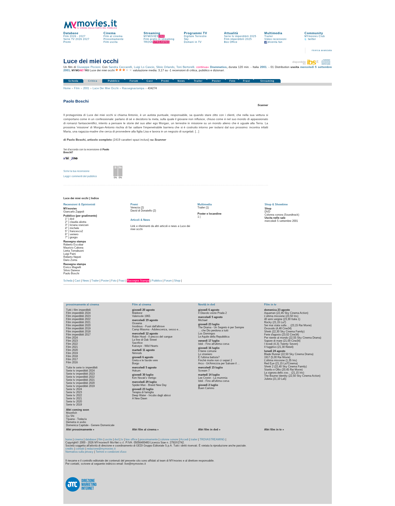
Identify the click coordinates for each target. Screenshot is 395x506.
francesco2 (76, 231)
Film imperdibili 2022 (78, 319)
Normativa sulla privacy (79, 451)
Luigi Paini (69, 253)
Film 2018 (72, 356)
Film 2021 (72, 346)
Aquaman (269, 312)
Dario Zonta (70, 260)
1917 (267, 357)
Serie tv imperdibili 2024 (80, 370)
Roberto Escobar (73, 244)
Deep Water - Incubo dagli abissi (151, 395)
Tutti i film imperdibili (78, 309)
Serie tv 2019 (74, 404)
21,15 (276, 322)
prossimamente (148, 439)
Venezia (135, 207)
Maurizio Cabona (73, 247)
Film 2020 (72, 350)
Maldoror (137, 312)
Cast (149, 80)
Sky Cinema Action (296, 312)
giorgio (74, 237)
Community (313, 33)
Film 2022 (72, 343)
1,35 (289, 360)
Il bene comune (207, 351)
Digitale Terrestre (195, 36)
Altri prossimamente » (80, 429)
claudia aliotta (78, 221)
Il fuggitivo (270, 346)
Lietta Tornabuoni (73, 250)
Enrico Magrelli (72, 267)
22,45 (280, 312)
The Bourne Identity (276, 375)
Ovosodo (269, 328)
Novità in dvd (206, 304)
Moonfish (71, 412)
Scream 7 (204, 370)
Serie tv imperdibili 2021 (80, 379)
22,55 (293, 337)
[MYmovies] (94, 27)
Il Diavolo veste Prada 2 (212, 312)
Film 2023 (72, 340)
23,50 (289, 316)
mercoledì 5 (308, 67)
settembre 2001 (288, 220)
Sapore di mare (273, 340)
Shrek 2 (268, 366)
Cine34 (286, 328)
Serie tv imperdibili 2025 (240, 36)
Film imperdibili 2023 (78, 316)
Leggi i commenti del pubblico (80, 176)
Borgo (135, 363)
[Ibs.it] (305, 63)
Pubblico (114, 80)
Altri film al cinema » (145, 429)
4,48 (279, 328)
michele (74, 228)
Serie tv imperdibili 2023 (80, 373)
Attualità (231, 33)
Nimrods (137, 353)
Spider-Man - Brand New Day (149, 385)
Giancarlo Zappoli (73, 211)
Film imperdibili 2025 (238, 39)
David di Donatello (141, 210)
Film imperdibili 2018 (78, 331)
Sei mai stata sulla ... (277, 325)
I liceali (268, 343)
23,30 (287, 319)
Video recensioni (275, 39)
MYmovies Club (314, 36)
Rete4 (289, 346)
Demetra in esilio (76, 422)
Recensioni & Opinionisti (79, 204)
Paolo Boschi (71, 273)
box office (131, 439)
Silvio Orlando (165, 67)
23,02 (285, 334)
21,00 (287, 340)
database (90, 439)
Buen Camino (206, 388)
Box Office (230, 42)
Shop (177, 280)
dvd (72, 218)
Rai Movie (305, 325)
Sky (186, 39)
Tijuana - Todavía (76, 419)
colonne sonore (169, 439)
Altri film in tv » (274, 429)
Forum (134, 80)
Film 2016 (72, 362)
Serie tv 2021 (74, 398)
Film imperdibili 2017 (78, 334)
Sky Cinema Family (292, 331)
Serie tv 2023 (74, 392)
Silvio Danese (71, 270)
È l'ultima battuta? (209, 357)
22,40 (278, 366)
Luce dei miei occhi (106, 88)
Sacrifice (137, 342)
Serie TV (69, 39)
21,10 (277, 378)
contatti (80, 448)
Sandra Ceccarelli (120, 67)
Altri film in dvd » (209, 429)
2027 (82, 36)
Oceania (137, 323)
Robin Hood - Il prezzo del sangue (152, 336)
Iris (295, 316)
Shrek (267, 331)
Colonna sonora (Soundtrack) (282, 214)
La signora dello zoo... (277, 372)
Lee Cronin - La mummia (212, 377)
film (77, 88)
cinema (78, 439)
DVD (267, 211)
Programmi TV (195, 33)
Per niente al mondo (276, 337)
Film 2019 (72, 353)
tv (122, 439)
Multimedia (273, 33)
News (181, 80)
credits (69, 448)
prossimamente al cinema (82, 304)
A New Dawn (139, 398)
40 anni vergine (273, 319)
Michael (202, 320)
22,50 (285, 354)
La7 (283, 322)
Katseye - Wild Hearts (145, 345)
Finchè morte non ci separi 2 (215, 360)
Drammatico (218, 67)
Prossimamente (113, 39)
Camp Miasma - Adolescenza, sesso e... (156, 329)
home (68, 439)
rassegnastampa (133, 88)
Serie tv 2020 (74, 401)
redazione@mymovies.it (101, 448)
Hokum (136, 370)
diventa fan (274, 42)
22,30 (276, 331)
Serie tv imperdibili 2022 (80, 376)
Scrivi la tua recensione (76, 171)
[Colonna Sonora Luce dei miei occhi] (326, 63)
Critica (92, 80)
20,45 (285, 369)
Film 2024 (72, 337)
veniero (74, 234)
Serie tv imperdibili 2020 (80, 382)
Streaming (152, 33)
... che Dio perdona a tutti (213, 330)
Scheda (73, 80)
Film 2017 (72, 359)
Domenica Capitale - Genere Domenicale (90, 425)
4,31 (276, 343)
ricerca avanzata (322, 50)
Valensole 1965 (141, 316)
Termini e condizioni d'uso (111, 451)
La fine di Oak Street (144, 339)
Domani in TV (193, 42)
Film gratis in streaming (159, 39)
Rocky (268, 322)
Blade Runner (272, 354)
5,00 (274, 357)
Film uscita (110, 42)
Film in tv (270, 304)
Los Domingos (206, 333)
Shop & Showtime (276, 204)
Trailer (268, 36)
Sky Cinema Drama (308, 337)
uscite (108, 439)
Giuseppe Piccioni (88, 67)
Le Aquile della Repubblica (213, 336)
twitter (311, 39)
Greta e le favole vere (145, 360)
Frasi (246, 80)
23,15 (294, 325)
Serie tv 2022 (74, 395)
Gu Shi (70, 415)
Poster (216, 80)
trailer (194, 439)
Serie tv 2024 (74, 389)
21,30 (281, 346)
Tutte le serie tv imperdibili (82, 367)
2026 (79, 39)
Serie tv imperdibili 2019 (80, 386)
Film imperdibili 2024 (78, 312)
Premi (67, 42)
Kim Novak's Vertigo (144, 377)
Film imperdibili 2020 (78, 325)
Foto (232, 80)
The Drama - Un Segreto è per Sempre (221, 327)
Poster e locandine (209, 213)
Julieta (268, 378)
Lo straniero (205, 354)
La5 (283, 378)
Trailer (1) (203, 207)
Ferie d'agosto (272, 334)
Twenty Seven (288, 343)
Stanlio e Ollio (272, 369)
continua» (202, 67)
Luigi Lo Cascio (144, 67)
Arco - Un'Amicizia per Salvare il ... (219, 363)
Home (67, 88)
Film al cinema (113, 36)
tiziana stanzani (79, 225)
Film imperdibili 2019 (78, 328)
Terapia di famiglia (143, 392)
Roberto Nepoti (72, 256)
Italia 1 (295, 319)
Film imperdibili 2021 (78, 322)
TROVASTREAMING (212, 439)
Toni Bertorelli (185, 67)
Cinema (109, 33)
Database (70, 33)
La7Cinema (290, 363)
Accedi (184, 439)
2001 (263, 67)
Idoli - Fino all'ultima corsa (213, 343)
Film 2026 (69, 36)
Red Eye (269, 363)
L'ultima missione (274, 316)
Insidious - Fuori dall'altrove (148, 326)
